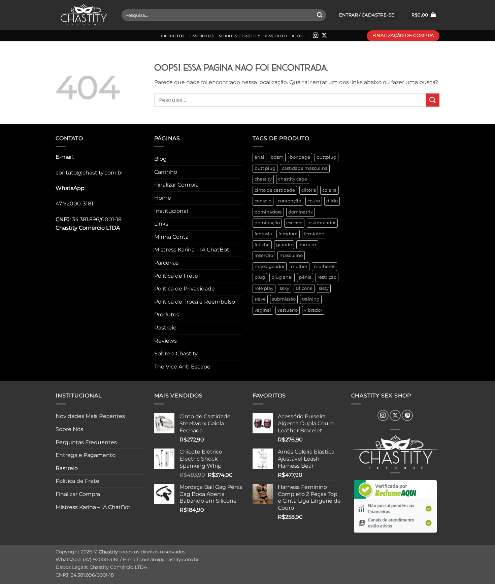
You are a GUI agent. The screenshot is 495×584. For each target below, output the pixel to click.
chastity (263, 179)
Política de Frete (176, 276)
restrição (327, 277)
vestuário (287, 310)
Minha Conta (171, 237)
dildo (332, 200)
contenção (289, 200)
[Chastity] (83, 15)
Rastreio (276, 36)
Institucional (171, 211)
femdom (288, 233)
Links (161, 224)
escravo (294, 222)
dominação (267, 222)
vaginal (263, 310)
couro (313, 200)
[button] (423, 15)
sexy (284, 288)
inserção (264, 255)
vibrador (313, 310)
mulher (299, 266)
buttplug (326, 157)
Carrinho (165, 172)
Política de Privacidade (184, 288)
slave (260, 299)
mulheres (324, 266)
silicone (304, 288)
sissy (324, 288)
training (311, 299)
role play (264, 288)
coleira (329, 190)
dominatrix (300, 212)
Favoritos (201, 36)
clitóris (308, 190)
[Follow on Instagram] (315, 36)
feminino (314, 233)
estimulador (322, 222)
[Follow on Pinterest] (407, 415)
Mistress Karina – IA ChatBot (191, 249)
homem (307, 244)
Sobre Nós (69, 429)
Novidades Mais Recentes (90, 416)
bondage (300, 157)
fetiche (262, 244)
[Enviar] (319, 15)
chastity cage (292, 179)
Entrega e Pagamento (86, 455)
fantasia (263, 233)
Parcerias (166, 263)
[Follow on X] (324, 36)
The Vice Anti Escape (182, 366)
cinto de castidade (275, 190)
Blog (297, 36)
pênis (305, 277)
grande (284, 244)
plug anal (282, 277)
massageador (270, 266)
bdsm (277, 157)
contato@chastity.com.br (89, 172)
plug (260, 277)
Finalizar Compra (176, 185)
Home (162, 198)
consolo (263, 200)
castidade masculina (305, 168)
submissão (284, 299)
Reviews (165, 341)
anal (259, 157)
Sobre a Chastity (239, 36)
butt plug (265, 168)
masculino (291, 255)
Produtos (173, 36)
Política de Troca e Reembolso (194, 302)
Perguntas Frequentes (86, 442)
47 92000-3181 (74, 203)
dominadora (268, 212)
